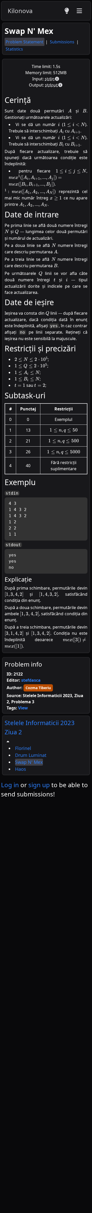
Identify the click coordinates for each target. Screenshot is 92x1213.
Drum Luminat (31, 755)
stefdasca (31, 680)
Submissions (62, 42)
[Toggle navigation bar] (79, 11)
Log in (10, 785)
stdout (51, 85)
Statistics (14, 49)
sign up (39, 785)
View (23, 708)
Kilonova (20, 10)
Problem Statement (24, 42)
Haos (20, 769)
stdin (49, 79)
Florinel (23, 748)
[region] (46, 745)
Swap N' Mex (29, 762)
